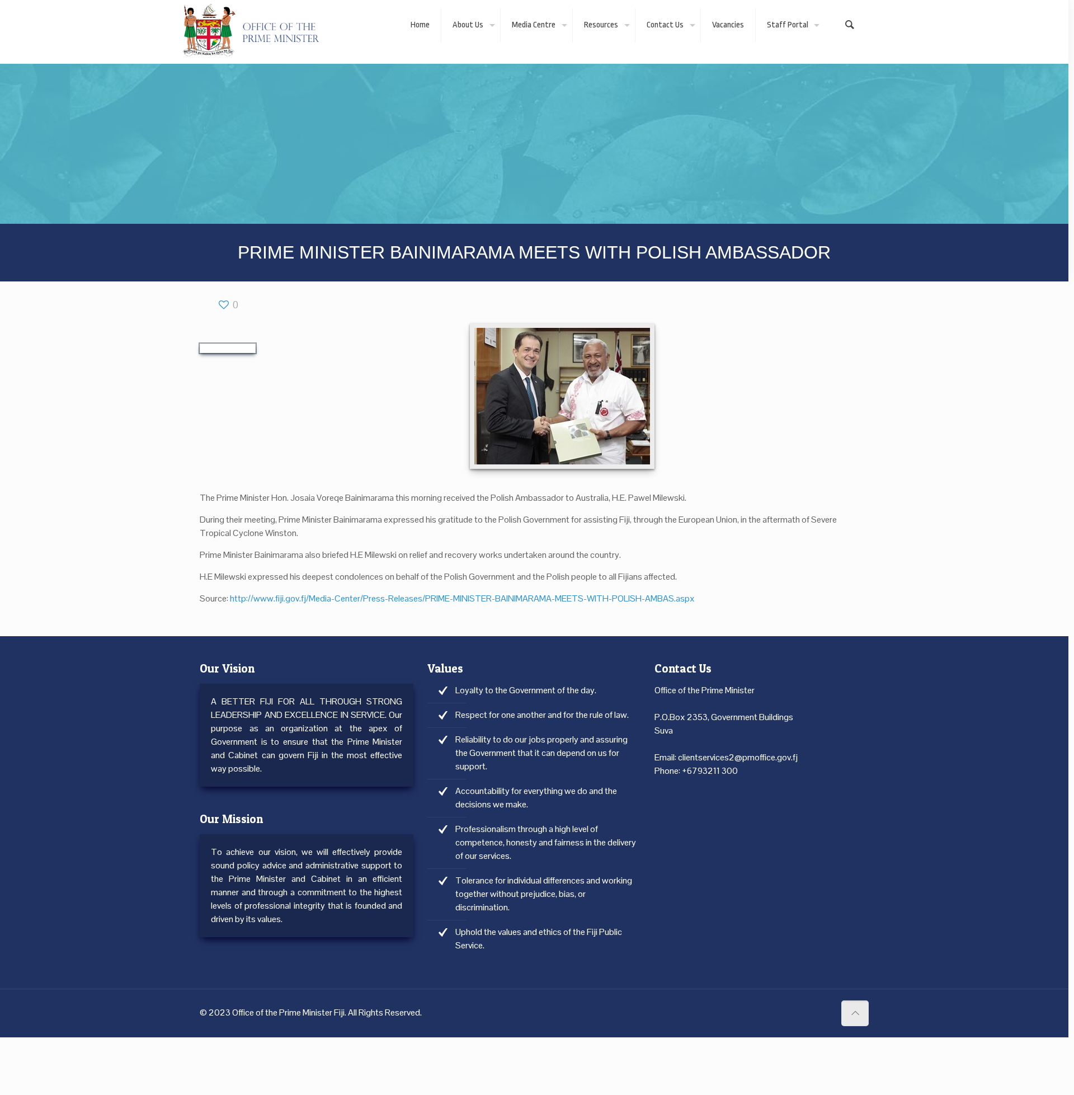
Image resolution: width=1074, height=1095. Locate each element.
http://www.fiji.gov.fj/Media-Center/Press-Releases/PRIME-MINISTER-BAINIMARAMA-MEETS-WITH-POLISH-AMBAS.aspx (462, 598)
